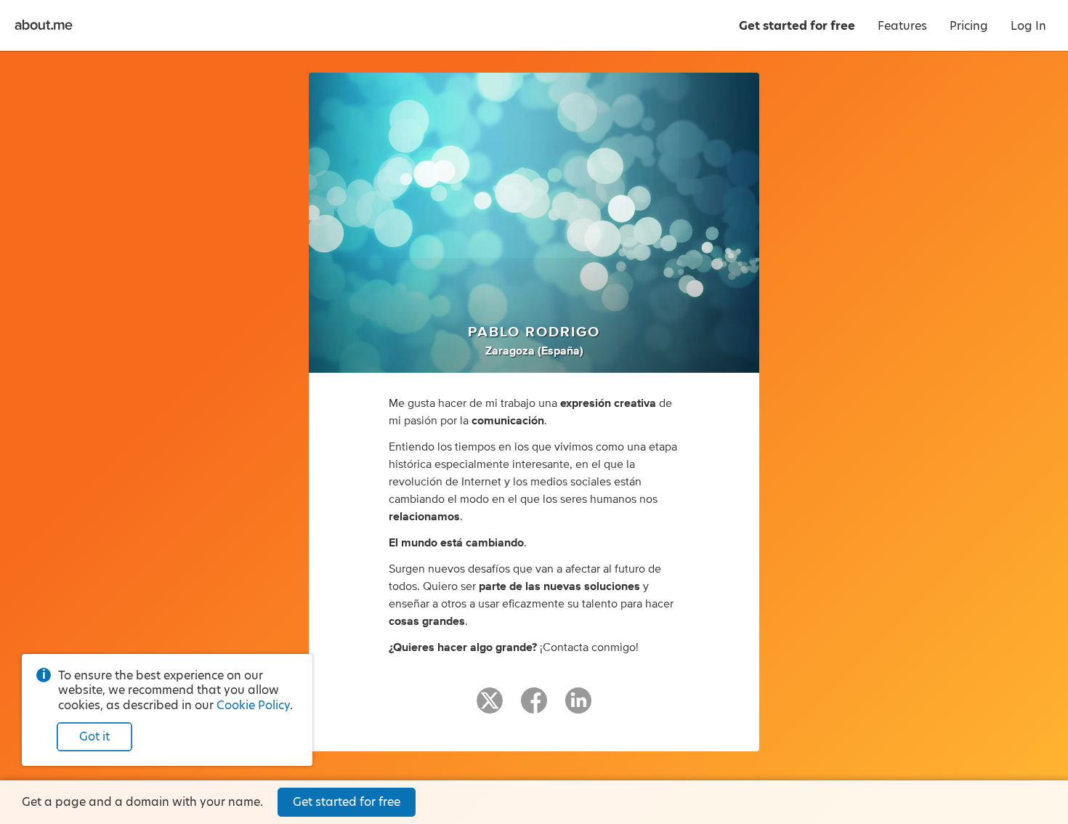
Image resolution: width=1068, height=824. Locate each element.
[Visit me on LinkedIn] (578, 707)
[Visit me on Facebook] (534, 707)
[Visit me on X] (490, 707)
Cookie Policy (253, 705)
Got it (94, 736)
